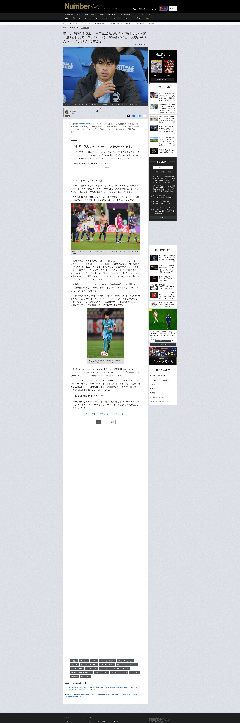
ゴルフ (135, 14)
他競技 (138, 18)
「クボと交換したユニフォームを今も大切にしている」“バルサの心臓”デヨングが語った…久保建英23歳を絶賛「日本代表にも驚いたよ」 (164, 210)
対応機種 (152, 393)
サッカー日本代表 (125, 14)
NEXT (112, 422)
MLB (86, 14)
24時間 (163, 172)
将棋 (74, 18)
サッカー (69, 23)
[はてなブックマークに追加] (139, 116)
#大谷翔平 (74, 676)
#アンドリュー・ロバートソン (81, 672)
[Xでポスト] (128, 116)
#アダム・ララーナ (101, 672)
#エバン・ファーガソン (89, 664)
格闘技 (66, 18)
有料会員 (172, 8)
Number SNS (115, 722)
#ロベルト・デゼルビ (107, 661)
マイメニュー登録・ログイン (158, 376)
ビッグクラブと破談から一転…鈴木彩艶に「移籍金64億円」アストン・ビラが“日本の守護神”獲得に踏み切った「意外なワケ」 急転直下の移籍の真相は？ (164, 189)
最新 (157, 172)
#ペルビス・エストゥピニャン (127, 664)
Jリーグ (102, 14)
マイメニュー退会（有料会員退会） (160, 380)
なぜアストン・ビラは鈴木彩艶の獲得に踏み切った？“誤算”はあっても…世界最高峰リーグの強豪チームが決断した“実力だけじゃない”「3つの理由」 (164, 179)
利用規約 (152, 388)
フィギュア (105, 18)
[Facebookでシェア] (133, 116)
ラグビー (95, 18)
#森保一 (94, 661)
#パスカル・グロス (107, 664)
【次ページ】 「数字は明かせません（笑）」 (105, 414)
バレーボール (128, 18)
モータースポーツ (84, 18)
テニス (143, 14)
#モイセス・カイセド (125, 661)
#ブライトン (84, 661)
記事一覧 (68, 722)
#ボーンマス (85, 676)
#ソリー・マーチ (76, 668)
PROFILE (68, 116)
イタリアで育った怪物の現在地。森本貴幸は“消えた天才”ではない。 (162, 202)
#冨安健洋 (74, 664)
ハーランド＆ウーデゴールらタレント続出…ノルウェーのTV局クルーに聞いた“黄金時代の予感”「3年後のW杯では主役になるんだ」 (103, 695)
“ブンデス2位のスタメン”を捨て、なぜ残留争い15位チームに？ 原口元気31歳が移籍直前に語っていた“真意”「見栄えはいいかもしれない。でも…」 (102, 688)
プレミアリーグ (88, 23)
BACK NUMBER (85, 27)
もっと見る (163, 217)
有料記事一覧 (154, 384)
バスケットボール (116, 18)
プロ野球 (79, 14)
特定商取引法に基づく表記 (157, 397)
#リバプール (134, 672)
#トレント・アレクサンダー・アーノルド (114, 668)
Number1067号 (84, 124)
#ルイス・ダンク (91, 668)
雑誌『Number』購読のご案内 (97, 722)
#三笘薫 (73, 661)
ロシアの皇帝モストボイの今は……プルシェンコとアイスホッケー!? (163, 196)
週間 (169, 172)
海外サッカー (111, 14)
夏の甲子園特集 (68, 14)
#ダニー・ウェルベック (119, 672)
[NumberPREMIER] (163, 8)
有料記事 (146, 18)
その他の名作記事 (163, 344)
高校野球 (93, 14)
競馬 (150, 14)
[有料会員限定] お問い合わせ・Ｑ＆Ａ (160, 401)
